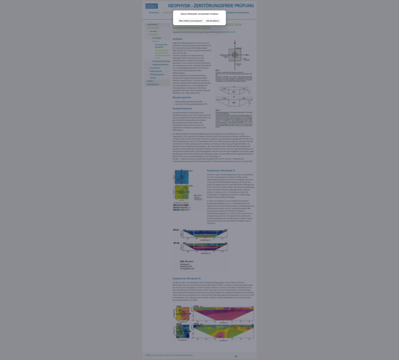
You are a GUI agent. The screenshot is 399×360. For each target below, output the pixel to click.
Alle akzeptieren (212, 21)
